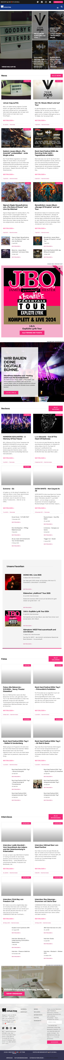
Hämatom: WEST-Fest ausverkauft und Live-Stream (39, 631)
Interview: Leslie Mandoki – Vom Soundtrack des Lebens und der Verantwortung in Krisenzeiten (15, 848)
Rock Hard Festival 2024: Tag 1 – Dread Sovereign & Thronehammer (21, 782)
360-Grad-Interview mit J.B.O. (52, 927)
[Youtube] (50, 2)
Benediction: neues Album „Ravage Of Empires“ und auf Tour (47, 207)
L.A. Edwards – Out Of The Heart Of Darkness (46, 438)
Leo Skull (7, 1022)
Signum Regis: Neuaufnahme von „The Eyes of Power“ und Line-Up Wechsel (15, 207)
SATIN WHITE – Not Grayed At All (47, 490)
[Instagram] (46, 2)
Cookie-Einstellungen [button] (51, 1058)
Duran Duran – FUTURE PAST (20, 517)
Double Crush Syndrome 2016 (20, 927)
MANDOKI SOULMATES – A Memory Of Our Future (14, 438)
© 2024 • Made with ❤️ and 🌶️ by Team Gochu (14, 1053)
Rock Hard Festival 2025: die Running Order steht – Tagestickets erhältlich (46, 153)
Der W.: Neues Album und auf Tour (39, 35)
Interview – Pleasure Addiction (21, 951)
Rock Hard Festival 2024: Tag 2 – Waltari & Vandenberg (15, 742)
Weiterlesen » (8, 120)
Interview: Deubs (49, 938)
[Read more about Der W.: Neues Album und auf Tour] (40, 25)
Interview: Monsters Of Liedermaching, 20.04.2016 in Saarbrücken (20, 940)
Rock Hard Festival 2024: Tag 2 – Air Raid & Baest (47, 742)
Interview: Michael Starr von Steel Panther (46, 846)
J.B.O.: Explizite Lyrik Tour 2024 (36, 611)
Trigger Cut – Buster (50, 539)
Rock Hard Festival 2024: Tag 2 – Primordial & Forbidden (47, 688)
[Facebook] (42, 2)
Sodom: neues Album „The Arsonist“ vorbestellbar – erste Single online (15, 153)
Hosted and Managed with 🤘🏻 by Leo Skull (45, 1052)
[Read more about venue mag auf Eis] (16, 40)
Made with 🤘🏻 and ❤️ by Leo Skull (10, 2)
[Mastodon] (38, 2)
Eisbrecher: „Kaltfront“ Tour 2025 (36, 593)
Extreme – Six (8, 489)
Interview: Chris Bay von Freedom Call (13, 900)
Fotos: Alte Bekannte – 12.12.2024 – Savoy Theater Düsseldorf (13, 689)
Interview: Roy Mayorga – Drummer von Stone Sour (45, 900)
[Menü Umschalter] (57, 8)
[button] (61, 6)
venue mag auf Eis (9, 67)
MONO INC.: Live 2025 (32, 575)
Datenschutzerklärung (53, 1035)
